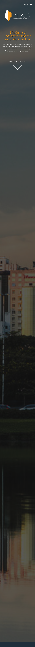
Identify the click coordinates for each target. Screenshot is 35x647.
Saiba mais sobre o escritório (17, 61)
